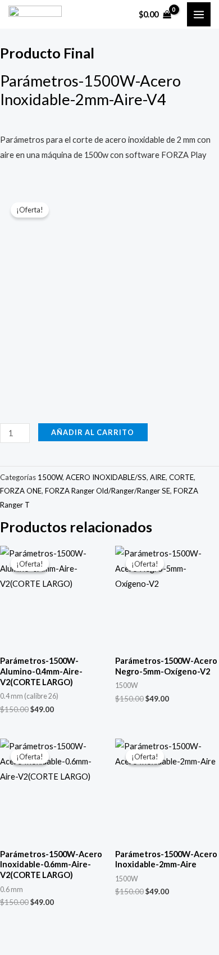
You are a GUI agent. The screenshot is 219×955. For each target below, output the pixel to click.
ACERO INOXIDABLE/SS (106, 477)
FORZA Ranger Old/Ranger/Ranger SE (107, 490)
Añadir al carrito (92, 432)
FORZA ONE (21, 490)
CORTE (181, 477)
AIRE (158, 477)
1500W (50, 477)
